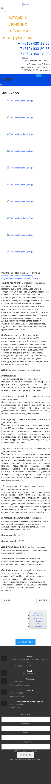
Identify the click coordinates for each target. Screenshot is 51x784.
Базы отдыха (38, 618)
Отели (38, 621)
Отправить (26, 755)
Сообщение (25, 742)
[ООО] (25, 4)
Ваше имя (25, 714)
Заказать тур (25, 642)
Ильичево (10, 93)
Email (25, 733)
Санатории (38, 613)
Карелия (38, 626)
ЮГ (38, 624)
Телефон (25, 724)
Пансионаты (38, 616)
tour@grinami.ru (29, 674)
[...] (4, 10)
